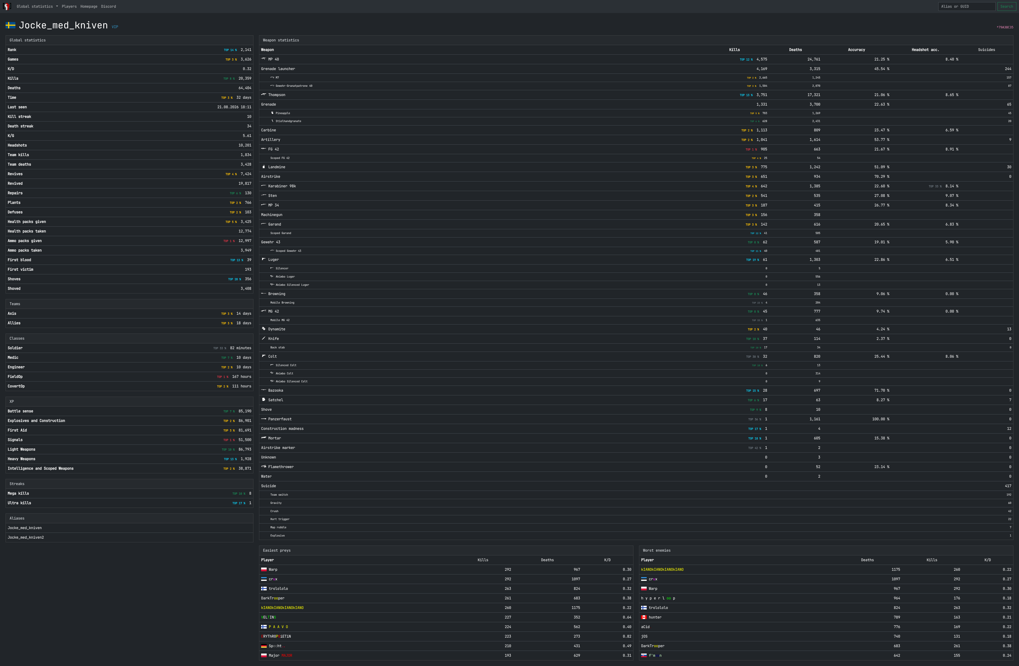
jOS (644, 636)
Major (280, 655)
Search (1006, 6)
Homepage (88, 6)
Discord (108, 6)
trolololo (278, 588)
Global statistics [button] (36, 6)
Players (69, 6)
